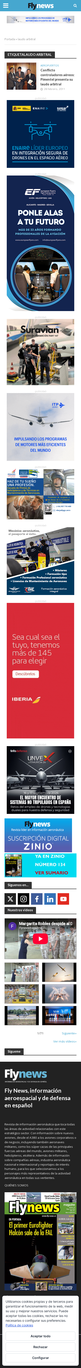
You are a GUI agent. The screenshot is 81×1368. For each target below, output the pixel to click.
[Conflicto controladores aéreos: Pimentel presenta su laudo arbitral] (21, 75)
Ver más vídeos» (64, 1041)
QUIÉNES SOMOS (16, 1185)
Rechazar (40, 1347)
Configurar (40, 1358)
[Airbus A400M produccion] (21, 994)
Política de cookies (19, 1325)
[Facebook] (37, 899)
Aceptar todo (41, 1336)
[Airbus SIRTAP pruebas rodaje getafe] (21, 1015)
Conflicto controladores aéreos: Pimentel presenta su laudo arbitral (57, 77)
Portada (9, 39)
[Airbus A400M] (59, 994)
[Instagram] (23, 899)
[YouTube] (63, 899)
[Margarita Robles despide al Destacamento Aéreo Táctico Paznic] (21, 972)
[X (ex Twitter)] (10, 899)
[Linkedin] (50, 899)
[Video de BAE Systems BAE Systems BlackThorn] (59, 972)
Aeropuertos (49, 65)
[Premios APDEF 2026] (59, 1015)
